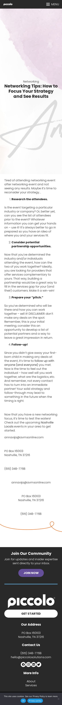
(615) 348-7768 (31, 653)
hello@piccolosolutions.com (31, 657)
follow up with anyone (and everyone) (29, 363)
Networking (31, 82)
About (31, 681)
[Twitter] (38, 664)
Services (31, 685)
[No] (58, 698)
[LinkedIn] (33, 664)
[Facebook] (23, 664)
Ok (23, 701)
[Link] (8, 4)
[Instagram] (28, 664)
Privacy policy (35, 701)
